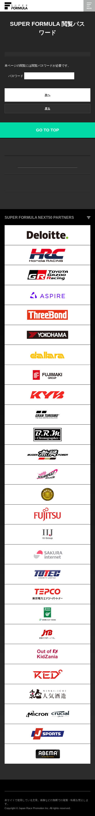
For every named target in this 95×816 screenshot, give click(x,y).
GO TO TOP (47, 130)
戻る (47, 108)
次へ (47, 95)
